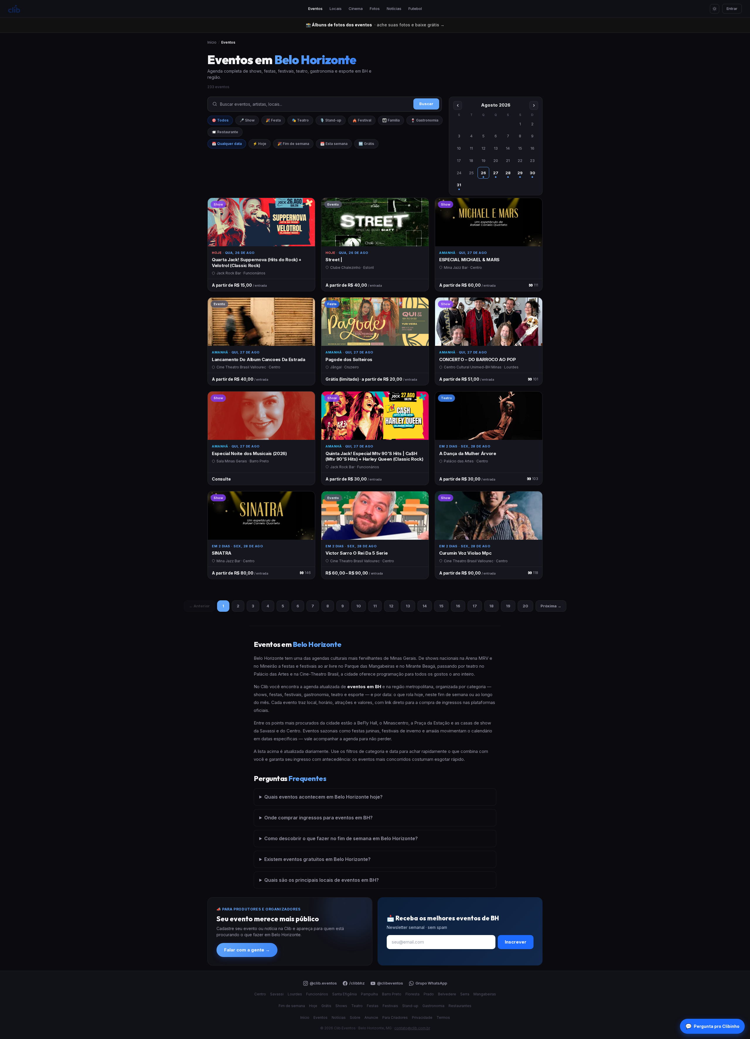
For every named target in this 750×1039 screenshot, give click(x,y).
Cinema (356, 8)
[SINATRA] (261, 535)
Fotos (375, 8)
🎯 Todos (220, 120)
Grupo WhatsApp (431, 983)
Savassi (277, 994)
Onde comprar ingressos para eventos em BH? (318, 818)
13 (408, 606)
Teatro (357, 1006)
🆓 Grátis (366, 143)
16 (458, 606)
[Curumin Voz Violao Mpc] (488, 535)
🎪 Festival (361, 120)
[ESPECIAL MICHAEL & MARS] (488, 244)
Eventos (315, 8)
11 (375, 606)
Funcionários (317, 994)
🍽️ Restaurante (225, 132)
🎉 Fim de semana (293, 143)
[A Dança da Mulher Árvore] (488, 438)
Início (212, 42)
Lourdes (295, 994)
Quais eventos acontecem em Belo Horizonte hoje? (323, 797)
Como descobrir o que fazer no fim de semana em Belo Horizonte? (341, 838)
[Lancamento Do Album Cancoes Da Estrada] (261, 341)
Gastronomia (433, 1006)
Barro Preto (391, 994)
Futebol (415, 8)
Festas (373, 1006)
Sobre (355, 1017)
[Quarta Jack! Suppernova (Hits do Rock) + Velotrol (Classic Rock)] (261, 244)
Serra (464, 994)
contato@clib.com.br (412, 1028)
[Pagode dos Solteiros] (375, 341)
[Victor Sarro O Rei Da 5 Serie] (375, 535)
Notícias (394, 8)
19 (508, 606)
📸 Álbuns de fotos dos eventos (375, 24)
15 (441, 606)
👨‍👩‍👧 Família (391, 120)
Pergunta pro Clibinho (712, 1026)
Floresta (412, 994)
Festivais (390, 1006)
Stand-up (410, 1006)
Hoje (313, 1006)
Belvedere (447, 994)
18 (491, 606)
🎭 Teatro (300, 120)
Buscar (426, 103)
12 (391, 606)
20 (525, 606)
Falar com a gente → (247, 950)
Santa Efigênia (344, 994)
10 (358, 606)
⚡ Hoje (259, 143)
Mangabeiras (484, 994)
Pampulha (369, 994)
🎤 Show (247, 120)
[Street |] (375, 244)
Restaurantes (460, 1006)
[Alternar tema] (714, 8)
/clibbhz (357, 983)
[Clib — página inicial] (14, 8)
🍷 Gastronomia (424, 120)
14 (424, 606)
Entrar (732, 8)
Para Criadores (395, 1017)
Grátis (326, 1006)
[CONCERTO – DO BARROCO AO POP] (488, 341)
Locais (336, 8)
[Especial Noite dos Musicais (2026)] (261, 438)
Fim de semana (292, 1006)
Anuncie (371, 1017)
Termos (443, 1017)
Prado (429, 994)
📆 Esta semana (333, 143)
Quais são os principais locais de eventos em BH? (321, 880)
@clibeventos (390, 983)
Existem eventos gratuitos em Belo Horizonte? (317, 859)
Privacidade (422, 1017)
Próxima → (551, 606)
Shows (341, 1006)
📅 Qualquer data (227, 143)
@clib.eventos (323, 983)
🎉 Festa (273, 120)
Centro (260, 994)
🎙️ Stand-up (330, 120)
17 (475, 606)
